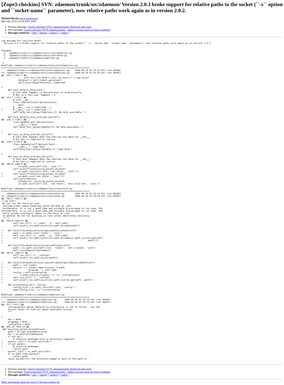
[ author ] (64, 32)
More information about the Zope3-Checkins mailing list (30, 382)
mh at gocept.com (28, 18)
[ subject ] (54, 32)
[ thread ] (43, 32)
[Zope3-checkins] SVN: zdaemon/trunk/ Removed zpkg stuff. (60, 26)
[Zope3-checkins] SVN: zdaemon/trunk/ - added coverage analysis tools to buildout (67, 29)
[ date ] (34, 32)
